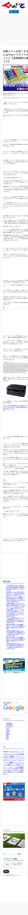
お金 (22, 754)
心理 (16, 768)
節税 (22, 770)
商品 (7, 729)
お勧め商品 (9, 724)
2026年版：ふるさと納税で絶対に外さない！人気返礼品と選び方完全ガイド (15, 593)
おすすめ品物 (10, 754)
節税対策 (5, 772)
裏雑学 (12, 772)
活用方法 (12, 770)
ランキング (14, 760)
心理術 (8, 731)
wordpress (9, 723)
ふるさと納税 (8, 756)
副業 (9, 765)
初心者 (5, 765)
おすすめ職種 (16, 754)
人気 (7, 762)
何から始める (15, 762)
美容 (8, 772)
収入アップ (13, 765)
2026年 (5, 751)
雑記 (7, 739)
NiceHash (13, 751)
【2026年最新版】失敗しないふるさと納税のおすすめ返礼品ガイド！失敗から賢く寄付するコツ (15, 632)
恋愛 (21, 767)
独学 (15, 770)
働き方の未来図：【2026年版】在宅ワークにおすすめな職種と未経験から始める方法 (15, 626)
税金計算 (19, 770)
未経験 (8, 770)
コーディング (6, 758)
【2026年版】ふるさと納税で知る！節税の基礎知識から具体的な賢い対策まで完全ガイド (15, 587)
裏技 (7, 735)
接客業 (8, 734)
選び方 (6, 774)
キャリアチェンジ (18, 756)
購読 (6, 871)
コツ (23, 756)
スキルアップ (12, 758)
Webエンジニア (19, 751)
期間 (6, 770)
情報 (7, 732)
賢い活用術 (16, 772)
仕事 (11, 762)
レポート (8, 727)
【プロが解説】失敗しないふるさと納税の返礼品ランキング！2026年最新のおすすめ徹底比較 (15, 619)
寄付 (14, 767)
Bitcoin (9, 751)
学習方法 (10, 767)
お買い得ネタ (10, 726)
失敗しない (5, 767)
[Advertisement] (14, 31)
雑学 (7, 737)
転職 (19, 772)
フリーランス (19, 758)
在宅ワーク (20, 765)
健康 (19, 762)
